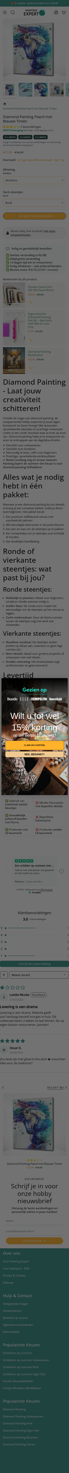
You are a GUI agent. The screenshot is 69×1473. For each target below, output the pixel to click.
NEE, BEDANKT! (34, 754)
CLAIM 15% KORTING (34, 745)
